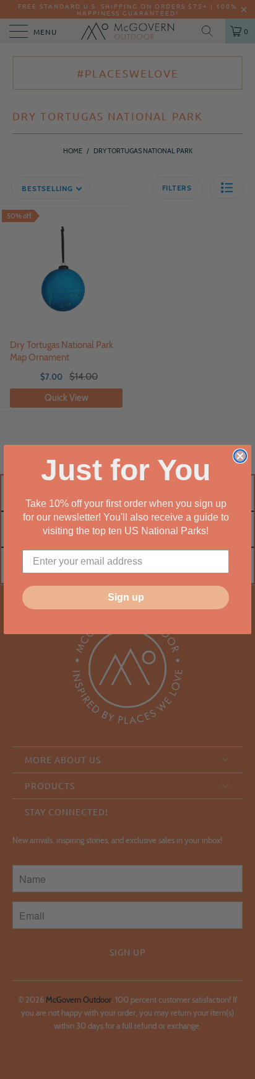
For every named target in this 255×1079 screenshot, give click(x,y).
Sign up (126, 597)
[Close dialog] (240, 456)
